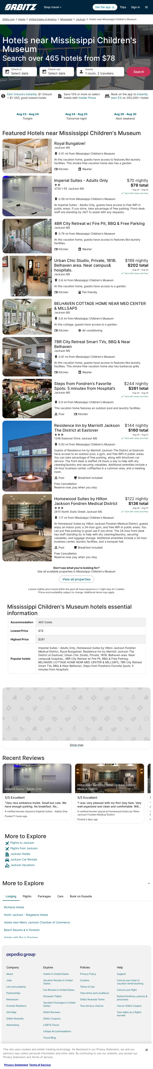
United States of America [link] (43, 19)
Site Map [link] (11, 1012)
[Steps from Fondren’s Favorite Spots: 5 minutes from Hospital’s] (76, 398)
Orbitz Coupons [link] (52, 1018)
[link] (76, 843)
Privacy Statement (16, 1064)
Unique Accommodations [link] (57, 1031)
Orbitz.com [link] (8, 19)
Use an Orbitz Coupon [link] (129, 1005)
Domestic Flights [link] (52, 996)
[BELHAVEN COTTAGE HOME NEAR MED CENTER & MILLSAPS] (76, 317)
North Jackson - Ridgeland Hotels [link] (26, 914)
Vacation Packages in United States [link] (59, 1004)
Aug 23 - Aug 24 (28, 114)
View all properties (76, 579)
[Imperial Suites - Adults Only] (76, 196)
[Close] (146, 1049)
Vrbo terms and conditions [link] (94, 993)
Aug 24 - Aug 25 (76, 114)
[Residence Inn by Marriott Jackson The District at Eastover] (76, 456)
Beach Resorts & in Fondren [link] (22, 930)
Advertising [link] (12, 1024)
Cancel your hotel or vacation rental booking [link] (130, 982)
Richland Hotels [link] (14, 907)
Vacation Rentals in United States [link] (58, 982)
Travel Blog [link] (49, 1037)
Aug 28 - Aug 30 (125, 114)
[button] (76, 883)
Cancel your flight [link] (127, 989)
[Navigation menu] (146, 7)
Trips (123, 7)
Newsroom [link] (12, 999)
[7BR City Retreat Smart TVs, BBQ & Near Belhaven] (76, 356)
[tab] (11, 896)
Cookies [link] (84, 980)
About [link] (9, 973)
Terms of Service (40, 1064)
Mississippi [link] (66, 19)
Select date (19, 73)
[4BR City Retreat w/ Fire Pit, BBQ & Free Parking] (76, 236)
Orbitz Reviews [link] (51, 1012)
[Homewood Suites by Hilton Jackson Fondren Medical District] (76, 527)
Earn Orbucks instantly (22, 94)
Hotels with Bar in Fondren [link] (21, 937)
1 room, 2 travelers (99, 73)
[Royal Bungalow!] (76, 156)
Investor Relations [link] (16, 1005)
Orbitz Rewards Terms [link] (92, 999)
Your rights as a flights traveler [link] (129, 1014)
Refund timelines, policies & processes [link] (132, 998)
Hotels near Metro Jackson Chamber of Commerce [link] (37, 922)
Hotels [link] (21, 19)
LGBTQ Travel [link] (51, 1024)
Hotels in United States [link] (56, 973)
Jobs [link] (9, 980)
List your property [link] (16, 986)
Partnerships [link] (13, 993)
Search (138, 72)
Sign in (135, 7)
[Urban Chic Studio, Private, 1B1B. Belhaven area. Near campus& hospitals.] (76, 276)
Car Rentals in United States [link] (59, 989)
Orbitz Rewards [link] (15, 1018)
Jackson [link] (80, 19)
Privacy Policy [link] (88, 973)
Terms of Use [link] (87, 986)
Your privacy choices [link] (91, 1005)
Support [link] (121, 973)
